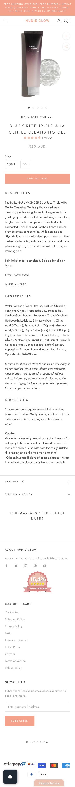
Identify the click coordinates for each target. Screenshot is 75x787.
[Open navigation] (6, 20)
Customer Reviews (16, 640)
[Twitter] (16, 565)
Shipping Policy (19, 494)
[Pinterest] (35, 565)
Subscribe (19, 721)
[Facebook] (6, 565)
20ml (26, 164)
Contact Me (12, 612)
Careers (10, 654)
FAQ (7, 633)
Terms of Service (15, 661)
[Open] (10, 777)
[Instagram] (25, 565)
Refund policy (13, 668)
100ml (11, 164)
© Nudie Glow (37, 742)
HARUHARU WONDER (37, 117)
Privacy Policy (13, 626)
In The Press (12, 647)
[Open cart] (69, 21)
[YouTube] (44, 565)
